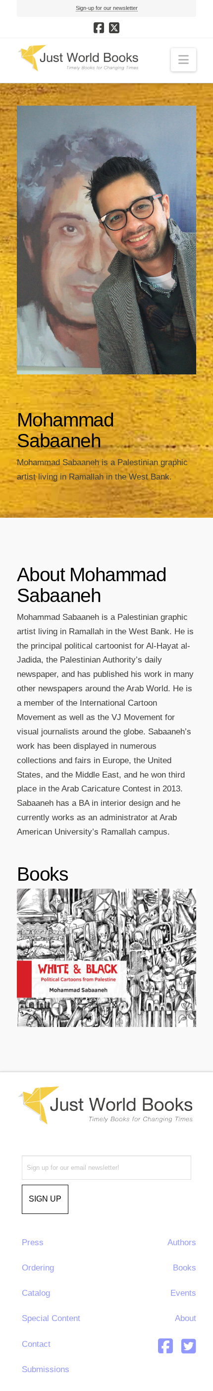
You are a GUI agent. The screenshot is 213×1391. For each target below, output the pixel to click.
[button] (183, 59)
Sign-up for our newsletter (107, 8)
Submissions (45, 1369)
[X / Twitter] (114, 28)
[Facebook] (99, 28)
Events (183, 1293)
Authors (181, 1242)
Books (184, 1267)
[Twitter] (188, 1345)
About (185, 1318)
